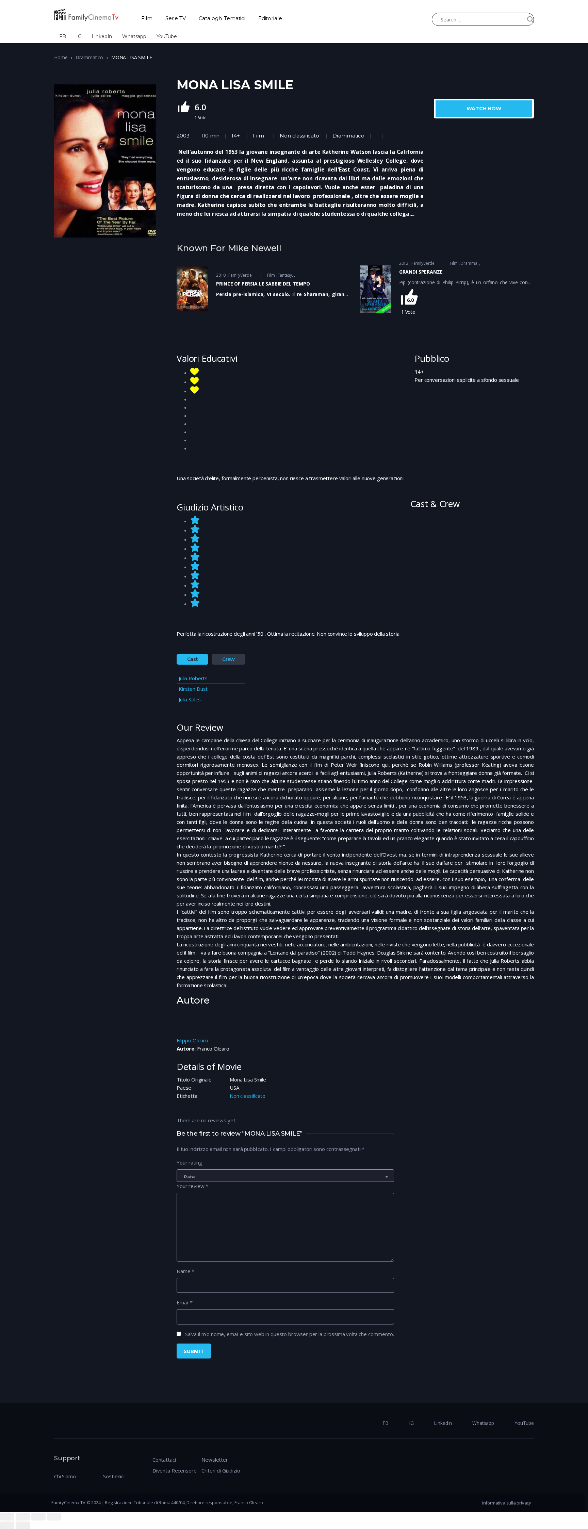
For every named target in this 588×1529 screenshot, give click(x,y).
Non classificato (299, 135)
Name (185, 1271)
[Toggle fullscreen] (38, 1516)
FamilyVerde (239, 275)
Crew (228, 659)
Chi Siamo (65, 1476)
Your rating (189, 1162)
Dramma (468, 263)
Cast (192, 659)
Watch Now (484, 108)
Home (60, 57)
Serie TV (175, 18)
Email (185, 1302)
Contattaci (164, 1459)
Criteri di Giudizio (220, 1470)
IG (79, 36)
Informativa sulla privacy (506, 1503)
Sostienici (114, 1476)
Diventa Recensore (174, 1470)
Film (146, 18)
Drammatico (89, 57)
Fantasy (285, 275)
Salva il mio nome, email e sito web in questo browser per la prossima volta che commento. (289, 1334)
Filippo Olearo (192, 1040)
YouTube (167, 36)
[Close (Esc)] (7, 1516)
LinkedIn (102, 36)
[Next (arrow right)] (23, 1525)
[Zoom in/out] (54, 1516)
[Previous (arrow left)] (7, 1525)
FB (62, 36)
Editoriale (270, 18)
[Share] (23, 1516)
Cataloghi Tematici (222, 18)
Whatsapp (134, 36)
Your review (192, 1186)
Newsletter (214, 1459)
